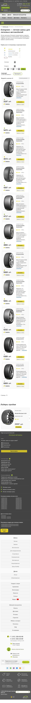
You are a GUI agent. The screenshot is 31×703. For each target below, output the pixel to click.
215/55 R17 (4, 507)
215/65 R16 (4, 503)
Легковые (3, 515)
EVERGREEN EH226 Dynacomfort (10, 524)
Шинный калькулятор (19, 14)
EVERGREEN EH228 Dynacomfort (10, 525)
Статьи (15, 596)
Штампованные (15, 578)
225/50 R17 (4, 506)
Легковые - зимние (6, 518)
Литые (15, 574)
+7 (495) (16, 636)
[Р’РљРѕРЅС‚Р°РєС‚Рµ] (16, 668)
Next (29, 418)
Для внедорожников (15, 550)
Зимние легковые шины (9, 489)
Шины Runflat (4, 467)
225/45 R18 (19, 500)
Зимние (15, 544)
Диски (9, 14)
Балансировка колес (6, 482)
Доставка (16, 17)
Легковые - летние (6, 516)
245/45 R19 (19, 506)
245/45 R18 (19, 502)
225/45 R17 (4, 505)
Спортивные (15, 554)
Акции (4, 17)
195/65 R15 (4, 500)
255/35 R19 (19, 505)
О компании (15, 630)
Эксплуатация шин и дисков (8, 480)
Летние (15, 541)
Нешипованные (15, 563)
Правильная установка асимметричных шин (12, 478)
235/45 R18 (19, 501)
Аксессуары (15, 589)
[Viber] (13, 668)
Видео (14, 599)
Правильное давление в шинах (9, 477)
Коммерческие (15, 557)
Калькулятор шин (5, 460)
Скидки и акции (15, 583)
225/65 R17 (19, 499)
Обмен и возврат (15, 620)
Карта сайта (4, 694)
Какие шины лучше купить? (8, 469)
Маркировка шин (5, 462)
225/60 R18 (19, 503)
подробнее (18, 97)
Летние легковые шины (9, 491)
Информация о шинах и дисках (9, 483)
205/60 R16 (4, 502)
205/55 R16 (4, 501)
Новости (15, 593)
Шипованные (15, 560)
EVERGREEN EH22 (6, 526)
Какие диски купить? (6, 470)
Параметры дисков (6, 464)
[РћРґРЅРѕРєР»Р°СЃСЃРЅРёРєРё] (20, 668)
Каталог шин (4, 530)
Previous (1, 418)
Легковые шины (7, 487)
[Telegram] (7, 668)
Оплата (10, 17)
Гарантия (15, 617)
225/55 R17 (4, 508)
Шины (4, 14)
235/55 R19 (19, 508)
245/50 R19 (19, 507)
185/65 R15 (4, 499)
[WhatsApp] (10, 668)
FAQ (15, 627)
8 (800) (23, 4)
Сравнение (15, 586)
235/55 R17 (19, 498)
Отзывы (15, 614)
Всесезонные (15, 547)
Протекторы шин (5, 465)
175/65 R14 (4, 498)
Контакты (24, 17)
